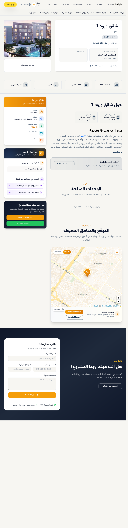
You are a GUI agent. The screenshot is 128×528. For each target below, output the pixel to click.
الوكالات (66, 4)
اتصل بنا (38, 4)
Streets (67, 252)
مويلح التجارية (67, 12)
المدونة (56, 4)
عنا (49, 4)
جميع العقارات (101, 12)
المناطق (101, 4)
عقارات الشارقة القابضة (102, 43)
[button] (87, 273)
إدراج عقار (10, 4)
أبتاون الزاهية (44, 12)
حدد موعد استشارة (25, 217)
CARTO (117, 306)
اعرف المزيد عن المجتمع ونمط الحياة (105, 66)
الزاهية (55, 12)
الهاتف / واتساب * (50, 365)
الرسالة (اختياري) (50, 375)
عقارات (110, 4)
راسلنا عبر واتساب (109, 386)
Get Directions (73, 312)
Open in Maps (73, 317)
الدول (90, 4)
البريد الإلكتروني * (25, 365)
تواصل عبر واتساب (24, 223)
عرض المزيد (117, 152)
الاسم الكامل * (51, 354)
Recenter (57, 309)
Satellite (58, 252)
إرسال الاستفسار (30, 395)
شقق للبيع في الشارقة (84, 12)
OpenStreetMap (107, 306)
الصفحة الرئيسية (116, 13)
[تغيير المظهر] (34, 4)
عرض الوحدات (111, 58)
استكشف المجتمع (65, 163)
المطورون (79, 4)
